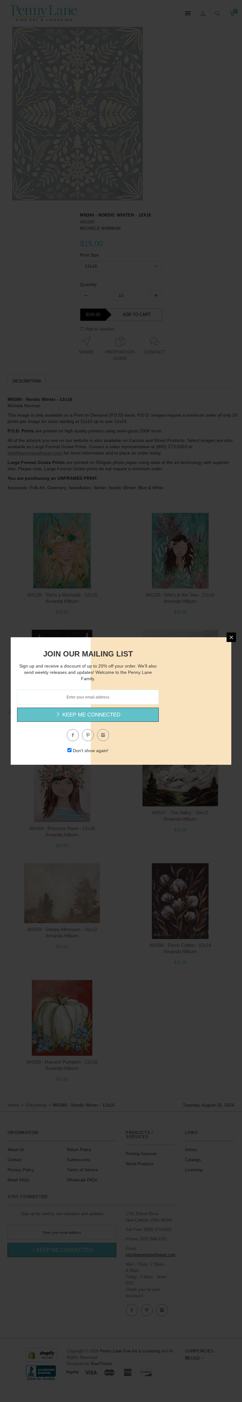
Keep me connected (90, 715)
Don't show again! (90, 750)
